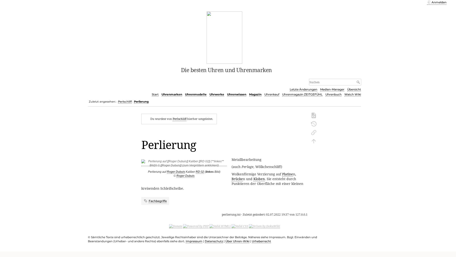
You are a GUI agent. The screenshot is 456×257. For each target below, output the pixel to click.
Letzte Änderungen (303, 89)
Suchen (358, 82)
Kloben (259, 179)
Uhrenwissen (236, 94)
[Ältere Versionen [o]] (313, 123)
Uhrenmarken (172, 94)
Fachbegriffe (158, 201)
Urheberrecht (261, 241)
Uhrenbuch (333, 94)
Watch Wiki (352, 94)
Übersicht (354, 89)
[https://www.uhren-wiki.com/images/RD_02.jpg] (184, 164)
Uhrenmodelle (196, 94)
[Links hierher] (313, 132)
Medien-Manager (332, 89)
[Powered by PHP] (196, 226)
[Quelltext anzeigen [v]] (313, 115)
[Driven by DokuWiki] (264, 226)
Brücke (237, 179)
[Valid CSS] (240, 226)
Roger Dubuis (176, 171)
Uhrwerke (216, 94)
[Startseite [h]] (224, 37)
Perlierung (141, 101)
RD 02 (200, 171)
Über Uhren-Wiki (237, 241)
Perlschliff (125, 101)
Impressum (194, 241)
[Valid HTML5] (220, 226)
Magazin (255, 94)
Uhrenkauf (271, 94)
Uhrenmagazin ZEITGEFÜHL (302, 94)
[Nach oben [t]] (313, 140)
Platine (287, 174)
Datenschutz (214, 241)
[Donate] (175, 226)
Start (155, 94)
